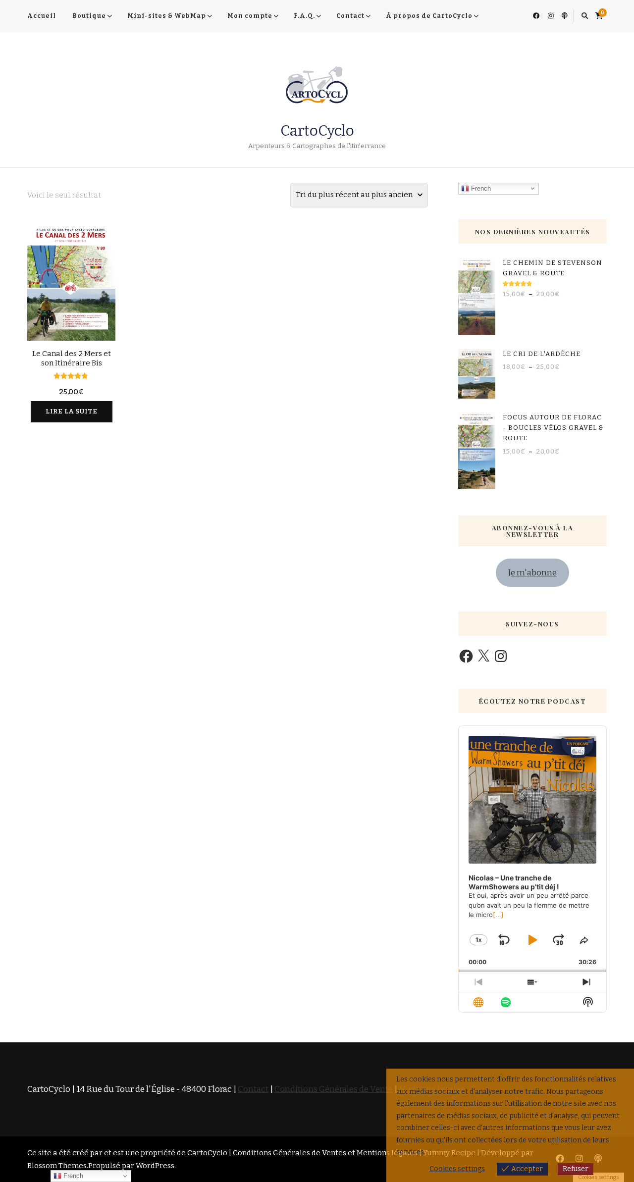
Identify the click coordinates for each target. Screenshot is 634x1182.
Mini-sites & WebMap (166, 15)
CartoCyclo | (210, 1152)
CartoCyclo (317, 131)
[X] (483, 656)
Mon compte (249, 15)
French (480, 188)
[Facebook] (466, 656)
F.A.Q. (304, 15)
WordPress (155, 1165)
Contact (350, 15)
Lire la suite (72, 411)
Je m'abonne (532, 572)
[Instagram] (501, 656)
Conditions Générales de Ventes (289, 1152)
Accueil (41, 15)
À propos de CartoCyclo (429, 15)
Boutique (89, 15)
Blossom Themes (57, 1165)
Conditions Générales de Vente (333, 1089)
